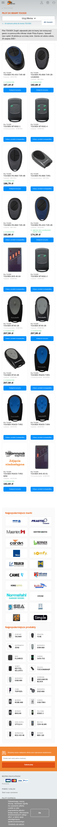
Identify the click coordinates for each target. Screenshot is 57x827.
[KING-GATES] (16, 585)
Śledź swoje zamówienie (10, 792)
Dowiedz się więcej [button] (16, 824)
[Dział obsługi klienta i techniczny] (48, 2)
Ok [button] (39, 813)
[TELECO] (16, 564)
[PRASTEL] (40, 521)
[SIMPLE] (40, 617)
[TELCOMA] (40, 574)
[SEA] (16, 607)
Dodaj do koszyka (15, 90)
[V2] (16, 617)
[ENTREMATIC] (40, 532)
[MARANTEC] (16, 532)
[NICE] (16, 553)
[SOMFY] (40, 553)
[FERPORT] (16, 521)
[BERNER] (40, 542)
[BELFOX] (40, 585)
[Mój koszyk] (54, 2)
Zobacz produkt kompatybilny (15, 139)
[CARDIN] (16, 542)
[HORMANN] (40, 564)
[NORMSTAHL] (16, 596)
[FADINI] (40, 607)
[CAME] (16, 574)
